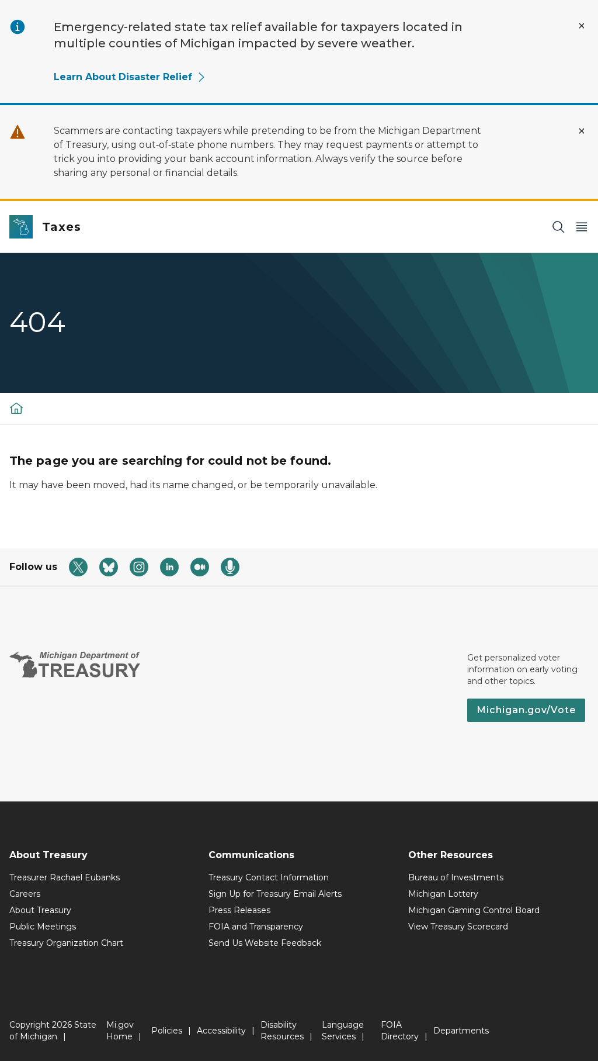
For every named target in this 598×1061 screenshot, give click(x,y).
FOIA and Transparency (255, 926)
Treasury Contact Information (268, 877)
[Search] (558, 227)
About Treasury (40, 910)
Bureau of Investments (455, 877)
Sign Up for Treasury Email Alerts (275, 894)
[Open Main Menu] (582, 227)
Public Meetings (42, 926)
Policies (166, 1030)
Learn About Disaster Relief (123, 76)
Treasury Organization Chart (66, 943)
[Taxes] (16, 408)
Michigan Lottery (443, 894)
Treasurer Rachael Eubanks (64, 877)
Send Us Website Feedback (264, 943)
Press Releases (239, 910)
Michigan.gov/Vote (526, 710)
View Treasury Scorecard (458, 926)
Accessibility (221, 1030)
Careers (24, 894)
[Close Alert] (581, 25)
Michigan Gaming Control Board (474, 910)
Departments (461, 1030)
